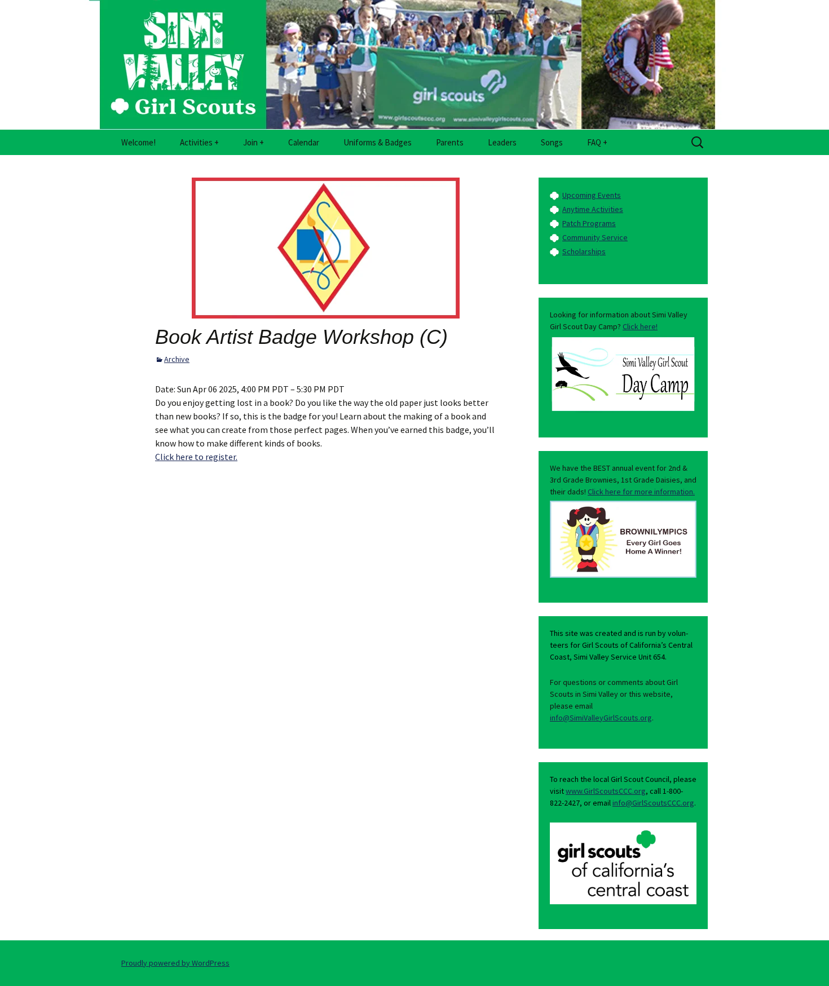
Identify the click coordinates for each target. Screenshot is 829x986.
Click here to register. (196, 456)
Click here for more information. (641, 492)
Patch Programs (589, 223)
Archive (176, 359)
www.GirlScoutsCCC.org (606, 791)
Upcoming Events (591, 195)
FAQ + (597, 142)
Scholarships (584, 251)
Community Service (595, 237)
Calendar (303, 142)
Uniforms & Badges (377, 142)
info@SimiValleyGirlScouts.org (601, 718)
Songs (552, 142)
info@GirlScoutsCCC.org (653, 803)
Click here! (640, 326)
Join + (253, 142)
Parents (450, 142)
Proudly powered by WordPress (175, 963)
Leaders (502, 142)
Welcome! (138, 142)
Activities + (199, 142)
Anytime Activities (592, 209)
